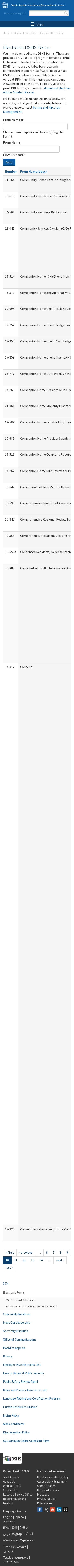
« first (10, 1252)
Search (66, 13)
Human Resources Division (20, 1407)
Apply (9, 162)
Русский (9, 1521)
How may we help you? (15, 13)
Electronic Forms (14, 1292)
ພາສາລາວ (21, 1557)
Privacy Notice (46, 1499)
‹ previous (25, 1252)
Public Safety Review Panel (20, 1382)
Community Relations (16, 1314)
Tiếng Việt (9, 1547)
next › (60, 1260)
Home (6, 32)
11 (15, 1260)
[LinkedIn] (59, 1509)
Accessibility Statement (52, 1481)
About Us (9, 1481)
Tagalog (8, 1557)
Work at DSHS (12, 1486)
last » (9, 1267)
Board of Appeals (14, 1348)
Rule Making (44, 1503)
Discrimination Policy (16, 1432)
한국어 (24, 1528)
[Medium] (65, 1509)
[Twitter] (46, 1509)
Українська (27, 1540)
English (8, 1517)
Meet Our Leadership (16, 1322)
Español (19, 1517)
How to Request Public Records (23, 1373)
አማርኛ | (22, 1547)
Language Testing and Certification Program (31, 1398)
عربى (6, 1534)
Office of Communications (19, 1339)
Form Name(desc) (33, 171)
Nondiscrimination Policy (52, 1477)
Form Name (11, 142)
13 (32, 1260)
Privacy (7, 1356)
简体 (6, 1528)
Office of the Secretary (24, 32)
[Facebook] (40, 1509)
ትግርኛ (8, 1562)
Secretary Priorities (15, 1331)
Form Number (13, 120)
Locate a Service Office (17, 1494)
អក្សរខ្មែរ (17, 1534)
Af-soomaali (10, 1540)
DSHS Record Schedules (20, 1300)
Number (11, 171)
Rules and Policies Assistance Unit (25, 1390)
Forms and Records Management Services (32, 1306)
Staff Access (11, 1477)
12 (24, 1260)
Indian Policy (11, 1415)
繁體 (14, 1528)
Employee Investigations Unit (22, 1365)
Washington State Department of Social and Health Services (38, 5)
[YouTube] (53, 1509)
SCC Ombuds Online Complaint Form (26, 1441)
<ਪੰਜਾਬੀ (28, 1534)
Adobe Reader (46, 1486)
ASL (16, 1562)
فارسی (8, 1551)
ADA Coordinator (13, 1424)
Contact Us (10, 1490)
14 (41, 1260)
